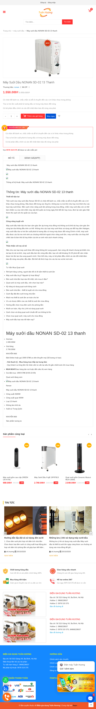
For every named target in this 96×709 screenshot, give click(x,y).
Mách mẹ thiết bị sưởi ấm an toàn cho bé (22, 297)
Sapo (75, 705)
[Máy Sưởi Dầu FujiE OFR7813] (48, 458)
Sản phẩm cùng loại (14, 434)
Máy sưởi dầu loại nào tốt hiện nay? (20, 320)
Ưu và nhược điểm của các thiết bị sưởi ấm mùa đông (27, 301)
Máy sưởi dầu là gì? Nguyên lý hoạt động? (23, 275)
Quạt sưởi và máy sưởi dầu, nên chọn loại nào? (25, 283)
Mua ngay (51, 116)
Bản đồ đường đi (56, 606)
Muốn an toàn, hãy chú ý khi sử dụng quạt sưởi (25, 309)
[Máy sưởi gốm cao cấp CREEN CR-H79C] (16, 458)
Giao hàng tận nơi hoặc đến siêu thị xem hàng (29, 369)
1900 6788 (21, 373)
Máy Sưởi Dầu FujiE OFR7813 (46, 477)
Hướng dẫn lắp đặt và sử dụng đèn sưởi (23, 538)
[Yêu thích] (59, 116)
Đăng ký (43, 3)
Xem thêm (8, 556)
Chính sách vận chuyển (59, 659)
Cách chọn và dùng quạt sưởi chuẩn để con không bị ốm (28, 312)
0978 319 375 (11, 150)
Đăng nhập (52, 3)
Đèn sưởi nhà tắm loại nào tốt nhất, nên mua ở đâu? (27, 279)
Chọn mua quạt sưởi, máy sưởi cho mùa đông (24, 316)
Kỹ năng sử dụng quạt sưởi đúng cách (21, 286)
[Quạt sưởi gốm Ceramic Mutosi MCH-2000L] (79, 458)
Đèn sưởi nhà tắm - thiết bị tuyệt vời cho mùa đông (26, 290)
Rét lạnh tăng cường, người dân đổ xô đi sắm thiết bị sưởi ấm (30, 272)
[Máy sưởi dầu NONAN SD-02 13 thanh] (22, 381)
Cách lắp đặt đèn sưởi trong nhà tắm (20, 294)
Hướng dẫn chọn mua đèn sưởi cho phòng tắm (24, 305)
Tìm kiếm (67, 22)
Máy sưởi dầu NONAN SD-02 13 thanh (21, 390)
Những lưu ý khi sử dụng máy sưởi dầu (68, 538)
